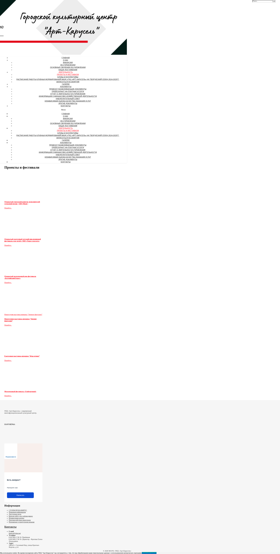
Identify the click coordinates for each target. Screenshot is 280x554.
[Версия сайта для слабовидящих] (119, 3)
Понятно (145, 553)
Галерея (65, 84)
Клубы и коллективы (67, 77)
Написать (20, 495)
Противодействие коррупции (20, 520)
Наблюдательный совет (68, 98)
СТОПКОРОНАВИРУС (18, 510)
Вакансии (68, 62)
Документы (65, 86)
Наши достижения (68, 70)
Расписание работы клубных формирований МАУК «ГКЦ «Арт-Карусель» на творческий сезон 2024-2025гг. (67, 79)
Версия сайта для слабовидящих (21, 516)
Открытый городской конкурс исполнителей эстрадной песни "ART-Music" (22, 203)
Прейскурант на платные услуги (68, 91)
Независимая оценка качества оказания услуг (68, 101)
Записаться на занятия (67, 82)
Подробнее (152, 553)
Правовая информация (17, 512)
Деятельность (66, 72)
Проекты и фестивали (68, 74)
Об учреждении (67, 65)
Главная (66, 57)
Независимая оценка (16, 518)
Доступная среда (15, 514)
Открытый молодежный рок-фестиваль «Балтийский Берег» (20, 277)
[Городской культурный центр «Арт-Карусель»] (14, 15)
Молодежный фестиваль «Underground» (20, 391)
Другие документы (67, 103)
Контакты (66, 106)
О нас (65, 60)
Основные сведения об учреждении (68, 67)
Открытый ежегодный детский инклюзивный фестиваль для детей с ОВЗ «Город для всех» (22, 240)
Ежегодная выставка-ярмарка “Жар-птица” (22, 356)
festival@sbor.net (15, 533)
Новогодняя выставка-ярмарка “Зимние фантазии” (23, 314)
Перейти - (8, 208)
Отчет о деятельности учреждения (67, 94)
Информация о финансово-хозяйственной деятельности (68, 96)
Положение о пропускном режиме (21, 522)
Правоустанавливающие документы (67, 89)
